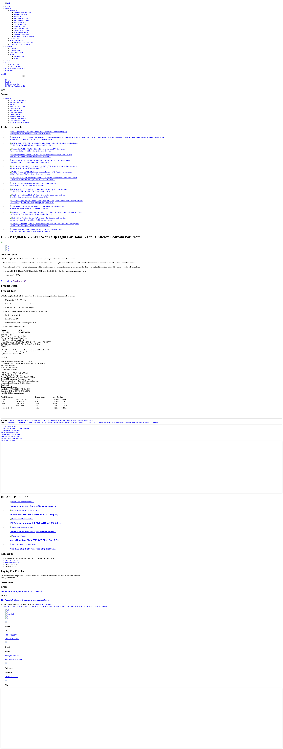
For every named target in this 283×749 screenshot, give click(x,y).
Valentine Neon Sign (21, 30)
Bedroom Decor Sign (21, 20)
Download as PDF (19, 281)
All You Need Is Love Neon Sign (40, 606)
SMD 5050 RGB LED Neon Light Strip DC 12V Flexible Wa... (32, 180)
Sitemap (48, 604)
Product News (15, 66)
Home (7, 6)
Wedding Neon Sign (21, 14)
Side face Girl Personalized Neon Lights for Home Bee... (30, 208)
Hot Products (39, 604)
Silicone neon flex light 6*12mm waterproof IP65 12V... (29, 168)
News (7, 62)
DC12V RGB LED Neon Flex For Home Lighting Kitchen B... (32, 191)
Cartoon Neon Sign (21, 28)
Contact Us (9, 70)
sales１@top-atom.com (13, 659)
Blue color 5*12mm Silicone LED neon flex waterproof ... (30, 157)
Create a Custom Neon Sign (15, 68)
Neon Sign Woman (100, 606)
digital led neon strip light (10, 432)
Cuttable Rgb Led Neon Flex (11, 430)
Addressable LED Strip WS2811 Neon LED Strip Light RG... (31, 139)
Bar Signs (17, 16)
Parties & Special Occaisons (24, 36)
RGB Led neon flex (17, 40)
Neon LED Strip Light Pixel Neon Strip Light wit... (33, 549)
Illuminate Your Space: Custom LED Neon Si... (22, 591)
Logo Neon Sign (20, 22)
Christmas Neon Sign (21, 34)
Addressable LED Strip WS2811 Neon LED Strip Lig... (35, 514)
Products (8, 8)
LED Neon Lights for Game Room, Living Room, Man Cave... (32, 203)
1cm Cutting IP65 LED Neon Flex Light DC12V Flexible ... (31, 162)
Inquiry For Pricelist (8, 578)
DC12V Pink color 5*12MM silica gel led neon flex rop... (30, 174)
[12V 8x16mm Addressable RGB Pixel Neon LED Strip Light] (21, 519)
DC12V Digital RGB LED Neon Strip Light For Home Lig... (31, 145)
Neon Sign (13, 10)
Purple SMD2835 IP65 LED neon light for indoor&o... (29, 185)
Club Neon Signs (20, 26)
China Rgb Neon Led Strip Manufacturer (15, 428)
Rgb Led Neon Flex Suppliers (11, 438)
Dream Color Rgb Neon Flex (11, 434)
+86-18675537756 (11, 635)
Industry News (15, 64)
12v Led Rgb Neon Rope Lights (81, 606)
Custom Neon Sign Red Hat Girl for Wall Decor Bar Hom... (31, 220)
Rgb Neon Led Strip (8, 440)
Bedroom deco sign (21, 18)
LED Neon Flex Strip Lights (24, 42)
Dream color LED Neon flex (20, 44)
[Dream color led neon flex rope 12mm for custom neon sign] (22, 527)
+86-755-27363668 (12, 639)
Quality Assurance (16, 50)
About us (8, 46)
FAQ (16, 58)
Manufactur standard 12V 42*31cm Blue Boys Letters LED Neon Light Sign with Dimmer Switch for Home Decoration (50, 420)
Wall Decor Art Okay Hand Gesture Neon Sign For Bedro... (31, 214)
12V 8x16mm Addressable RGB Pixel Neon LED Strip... (35, 523)
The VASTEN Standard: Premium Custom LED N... (25, 600)
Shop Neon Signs (20, 24)
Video (7, 60)
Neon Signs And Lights (61, 606)
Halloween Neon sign (21, 32)
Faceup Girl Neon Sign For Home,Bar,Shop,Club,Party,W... (31, 231)
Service (12, 54)
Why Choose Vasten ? (17, 52)
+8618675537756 (11, 677)
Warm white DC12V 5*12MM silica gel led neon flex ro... (30, 151)
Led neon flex (14, 38)
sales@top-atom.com (12, 656)
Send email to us (6, 281)
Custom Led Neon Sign (22, 12)
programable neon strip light (10, 436)
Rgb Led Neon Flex (8, 606)
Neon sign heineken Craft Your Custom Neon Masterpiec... (30, 134)
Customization (19, 56)
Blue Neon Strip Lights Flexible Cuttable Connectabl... (29, 197)
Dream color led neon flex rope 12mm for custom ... (33, 506)
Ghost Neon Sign (22, 606)
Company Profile (16, 48)
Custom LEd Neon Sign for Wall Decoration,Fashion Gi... (30, 226)
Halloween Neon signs (18, 118)
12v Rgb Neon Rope (8, 426)
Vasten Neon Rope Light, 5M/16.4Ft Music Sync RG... (34, 540)
